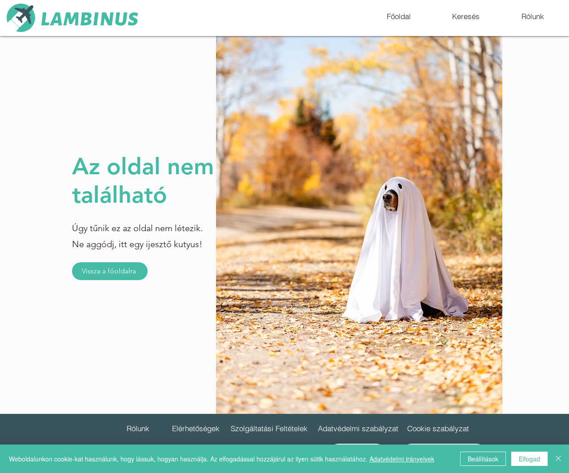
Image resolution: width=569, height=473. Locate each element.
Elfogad (529, 458)
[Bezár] (558, 459)
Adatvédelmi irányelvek (401, 458)
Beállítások (483, 458)
